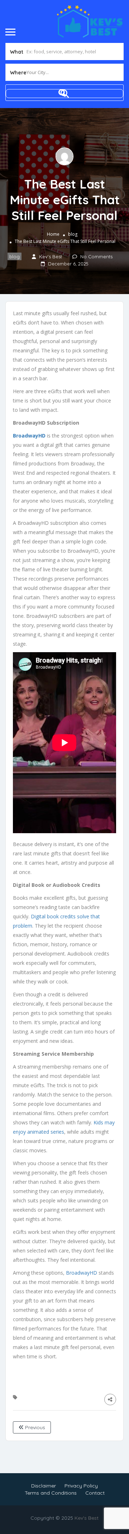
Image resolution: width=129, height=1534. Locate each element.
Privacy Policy (81, 1485)
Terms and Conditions (51, 1493)
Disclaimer (43, 1485)
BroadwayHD (81, 1272)
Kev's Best (87, 1518)
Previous (34, 1427)
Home (53, 234)
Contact (95, 1493)
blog (72, 234)
